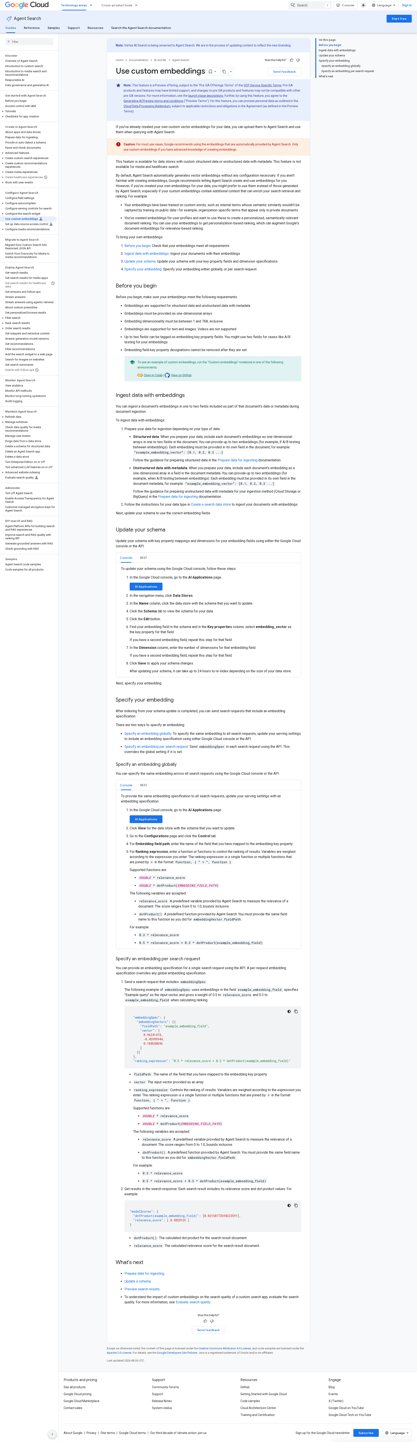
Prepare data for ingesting (237, 460)
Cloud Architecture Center (258, 1408)
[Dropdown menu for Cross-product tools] (137, 5)
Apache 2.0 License (119, 1352)
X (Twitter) (336, 1401)
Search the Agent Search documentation (141, 28)
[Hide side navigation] (52, 1434)
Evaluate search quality (193, 1302)
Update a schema (137, 1281)
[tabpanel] (208, 620)
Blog (332, 1387)
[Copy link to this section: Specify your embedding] (178, 700)
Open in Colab (153, 375)
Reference (32, 28)
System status (162, 1408)
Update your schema (140, 261)
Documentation (138, 60)
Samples (54, 28)
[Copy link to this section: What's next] (147, 1262)
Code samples (250, 1401)
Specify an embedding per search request (156, 747)
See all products (75, 1387)
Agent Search (27, 18)
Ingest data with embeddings (146, 254)
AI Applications (146, 587)
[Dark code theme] (289, 1011)
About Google (73, 1433)
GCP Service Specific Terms (262, 85)
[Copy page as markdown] (224, 71)
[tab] (126, 557)
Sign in (407, 5)
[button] (28, 111)
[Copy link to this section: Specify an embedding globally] (181, 764)
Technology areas (74, 5)
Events (333, 1394)
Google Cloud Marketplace (81, 1401)
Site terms (108, 1433)
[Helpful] (291, 60)
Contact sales (73, 1408)
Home (119, 60)
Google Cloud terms (132, 1433)
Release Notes (162, 1401)
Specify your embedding (143, 269)
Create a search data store (211, 504)
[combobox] (310, 5)
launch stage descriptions (205, 95)
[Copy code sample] (296, 1011)
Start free (399, 19)
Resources (95, 28)
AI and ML (160, 60)
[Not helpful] (298, 60)
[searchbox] (29, 41)
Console (348, 5)
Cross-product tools (116, 5)
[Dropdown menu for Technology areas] (92, 5)
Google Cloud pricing (77, 1394)
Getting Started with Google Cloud (263, 1394)
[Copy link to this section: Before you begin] (161, 286)
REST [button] (143, 558)
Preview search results (142, 1289)
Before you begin (137, 246)
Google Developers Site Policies (177, 1352)
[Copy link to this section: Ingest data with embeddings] (189, 395)
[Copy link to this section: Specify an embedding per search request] (204, 959)
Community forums (165, 1387)
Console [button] (126, 558)
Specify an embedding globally (147, 734)
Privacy (91, 1433)
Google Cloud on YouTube (346, 1408)
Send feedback (284, 72)
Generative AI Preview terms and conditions (153, 101)
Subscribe (366, 1433)
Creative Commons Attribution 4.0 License (225, 1348)
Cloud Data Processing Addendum (147, 106)
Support (74, 28)
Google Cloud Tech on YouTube (350, 1415)
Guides (10, 28)
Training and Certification (257, 1415)
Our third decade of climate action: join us (178, 1433)
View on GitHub (181, 375)
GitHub (245, 1387)
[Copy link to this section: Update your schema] (169, 530)
